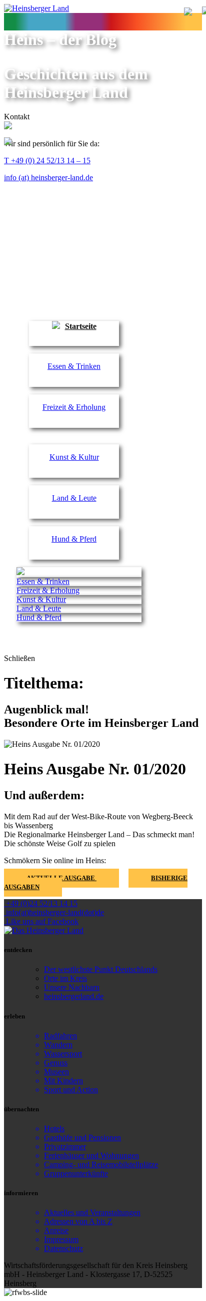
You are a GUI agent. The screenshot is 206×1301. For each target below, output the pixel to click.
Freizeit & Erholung (74, 407)
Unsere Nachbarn (72, 987)
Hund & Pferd (74, 539)
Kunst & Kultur (74, 457)
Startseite (80, 326)
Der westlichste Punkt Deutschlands (101, 969)
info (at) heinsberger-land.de (48, 177)
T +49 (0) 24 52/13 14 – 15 (47, 160)
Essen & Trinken (74, 366)
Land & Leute (74, 498)
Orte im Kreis (65, 978)
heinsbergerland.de (74, 996)
